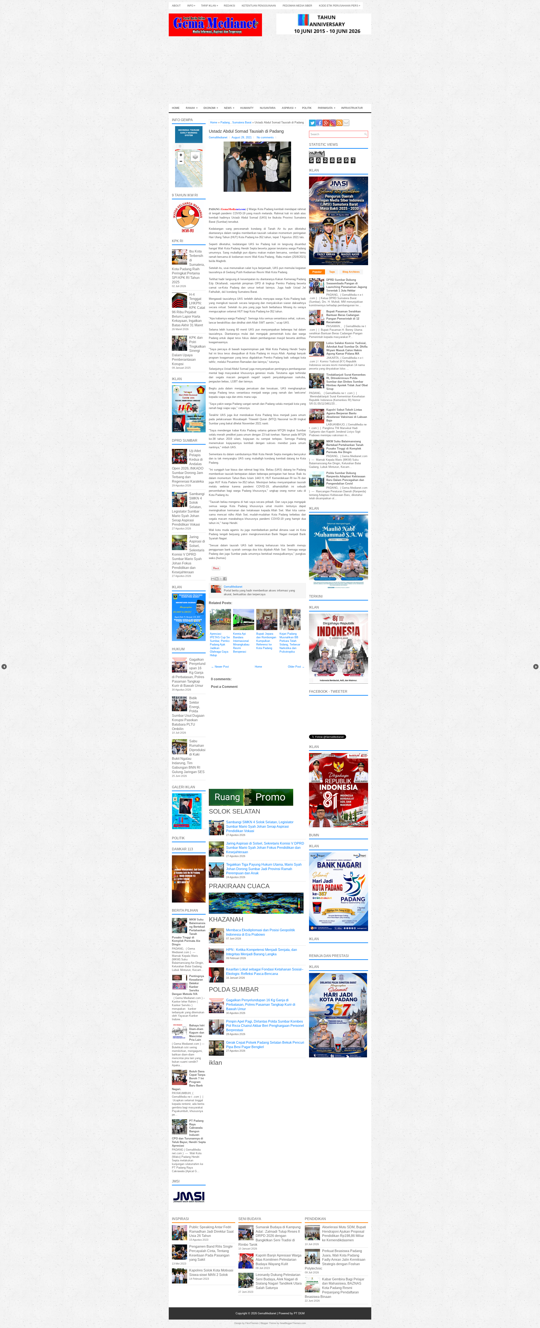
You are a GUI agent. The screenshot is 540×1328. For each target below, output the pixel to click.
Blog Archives (351, 271)
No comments (265, 137)
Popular (317, 271)
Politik (307, 108)
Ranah (192, 107)
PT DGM (299, 1313)
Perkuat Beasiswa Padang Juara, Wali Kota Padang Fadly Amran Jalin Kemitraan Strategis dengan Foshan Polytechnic (335, 1259)
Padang (225, 122)
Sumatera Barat (241, 122)
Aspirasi (289, 107)
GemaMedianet (267, 1313)
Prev (4, 666)
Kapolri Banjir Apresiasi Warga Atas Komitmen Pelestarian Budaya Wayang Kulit (278, 1260)
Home (176, 108)
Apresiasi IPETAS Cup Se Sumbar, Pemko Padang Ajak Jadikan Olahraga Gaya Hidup (220, 644)
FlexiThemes (252, 1323)
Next (536, 666)
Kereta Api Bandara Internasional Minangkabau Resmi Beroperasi (241, 642)
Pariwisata (326, 107)
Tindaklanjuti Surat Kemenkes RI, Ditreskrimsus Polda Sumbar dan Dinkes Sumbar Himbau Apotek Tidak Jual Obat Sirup (347, 382)
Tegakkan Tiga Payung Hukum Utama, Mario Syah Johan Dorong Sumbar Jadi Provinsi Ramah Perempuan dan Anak (264, 869)
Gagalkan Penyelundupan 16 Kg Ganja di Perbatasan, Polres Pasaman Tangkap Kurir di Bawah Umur (260, 1004)
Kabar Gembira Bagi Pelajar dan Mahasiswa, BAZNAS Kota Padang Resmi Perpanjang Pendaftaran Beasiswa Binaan (334, 1287)
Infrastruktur (352, 108)
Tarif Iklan (209, 5)
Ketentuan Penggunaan (259, 5)
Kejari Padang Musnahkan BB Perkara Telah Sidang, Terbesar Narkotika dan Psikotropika (289, 642)
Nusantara (267, 108)
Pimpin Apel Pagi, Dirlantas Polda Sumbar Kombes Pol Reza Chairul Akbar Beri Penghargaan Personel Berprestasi (265, 1026)
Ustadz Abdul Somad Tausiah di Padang (246, 131)
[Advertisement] (270, 72)
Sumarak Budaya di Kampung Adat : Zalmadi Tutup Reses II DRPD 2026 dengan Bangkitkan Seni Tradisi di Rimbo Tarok (269, 1235)
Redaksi (229, 5)
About (176, 5)
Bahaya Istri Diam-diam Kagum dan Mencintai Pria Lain (197, 1032)
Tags (332, 271)
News (229, 107)
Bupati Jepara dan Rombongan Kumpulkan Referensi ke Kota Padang (266, 641)
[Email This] (213, 579)
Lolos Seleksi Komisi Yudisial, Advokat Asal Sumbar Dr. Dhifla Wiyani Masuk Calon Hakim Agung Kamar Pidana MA (346, 348)
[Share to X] (221, 579)
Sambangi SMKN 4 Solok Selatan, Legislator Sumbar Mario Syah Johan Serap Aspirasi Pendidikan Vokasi (259, 826)
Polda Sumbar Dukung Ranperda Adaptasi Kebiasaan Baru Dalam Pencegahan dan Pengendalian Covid (345, 478)
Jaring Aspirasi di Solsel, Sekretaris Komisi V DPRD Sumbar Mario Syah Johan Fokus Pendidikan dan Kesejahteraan (265, 848)
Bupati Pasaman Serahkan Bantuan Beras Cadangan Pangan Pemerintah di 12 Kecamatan (343, 317)
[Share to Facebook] (225, 579)
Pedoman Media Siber (297, 5)
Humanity (247, 108)
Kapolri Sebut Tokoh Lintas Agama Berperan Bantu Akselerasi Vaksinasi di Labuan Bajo (346, 415)
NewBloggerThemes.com (293, 1323)
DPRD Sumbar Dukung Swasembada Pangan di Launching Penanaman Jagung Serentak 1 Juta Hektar (346, 285)
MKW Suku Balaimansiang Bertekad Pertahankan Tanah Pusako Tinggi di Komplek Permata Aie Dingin (344, 447)
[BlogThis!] (217, 579)
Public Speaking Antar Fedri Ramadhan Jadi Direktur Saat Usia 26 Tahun (211, 1231)
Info (191, 5)
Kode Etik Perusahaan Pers (339, 5)
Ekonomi (211, 107)
